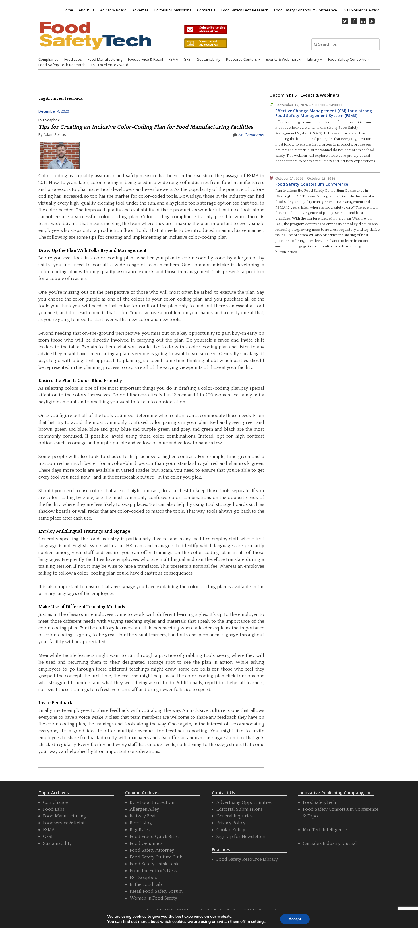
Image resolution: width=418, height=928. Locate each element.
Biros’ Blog (141, 822)
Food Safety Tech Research (244, 10)
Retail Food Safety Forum (156, 891)
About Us (86, 10)
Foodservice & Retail (145, 59)
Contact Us (206, 10)
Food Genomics (146, 843)
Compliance (48, 59)
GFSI (187, 59)
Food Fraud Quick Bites (154, 836)
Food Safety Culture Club (156, 857)
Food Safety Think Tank (154, 863)
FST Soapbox (49, 120)
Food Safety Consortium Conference (305, 10)
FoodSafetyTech (319, 802)
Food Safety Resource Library (247, 859)
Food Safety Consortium (349, 59)
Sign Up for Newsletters (241, 836)
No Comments (251, 134)
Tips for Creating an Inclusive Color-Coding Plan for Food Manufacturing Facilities (145, 127)
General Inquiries (234, 816)
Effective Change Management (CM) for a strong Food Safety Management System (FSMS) (323, 113)
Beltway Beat (143, 816)
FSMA (173, 59)
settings (258, 921)
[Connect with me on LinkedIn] (363, 21)
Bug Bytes (140, 829)
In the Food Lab (146, 884)
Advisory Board (113, 10)
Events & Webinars (282, 59)
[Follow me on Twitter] (345, 21)
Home (68, 10)
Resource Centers (241, 59)
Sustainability (208, 59)
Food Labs (73, 59)
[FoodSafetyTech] (95, 40)
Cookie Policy (230, 829)
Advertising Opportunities (244, 802)
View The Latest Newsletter (205, 43)
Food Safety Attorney (152, 850)
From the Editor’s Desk (153, 870)
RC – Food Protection (152, 802)
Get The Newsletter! (205, 29)
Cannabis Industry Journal (330, 843)
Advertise (140, 10)
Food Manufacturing (105, 59)
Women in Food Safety (153, 898)
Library (313, 59)
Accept (295, 919)
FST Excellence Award (361, 10)
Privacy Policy (230, 822)
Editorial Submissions (172, 10)
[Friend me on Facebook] (354, 21)
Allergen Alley (144, 809)
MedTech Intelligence (325, 829)
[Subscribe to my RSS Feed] (372, 21)
